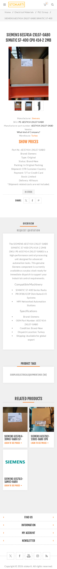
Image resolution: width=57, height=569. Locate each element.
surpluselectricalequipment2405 (26, 374)
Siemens (36, 118)
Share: (18, 200)
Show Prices (28, 141)
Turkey (34, 135)
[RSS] (46, 556)
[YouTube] (28, 556)
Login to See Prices (12, 443)
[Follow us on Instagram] (37, 556)
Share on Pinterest (38, 200)
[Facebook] (19, 556)
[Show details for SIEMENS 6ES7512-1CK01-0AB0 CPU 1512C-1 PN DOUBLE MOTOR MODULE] (41, 419)
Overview (28, 223)
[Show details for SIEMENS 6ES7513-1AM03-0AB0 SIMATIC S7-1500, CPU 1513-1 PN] (15, 462)
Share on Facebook (32, 200)
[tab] (28, 223)
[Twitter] (10, 556)
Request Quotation (28, 230)
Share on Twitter (26, 200)
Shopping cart (46, 3)
